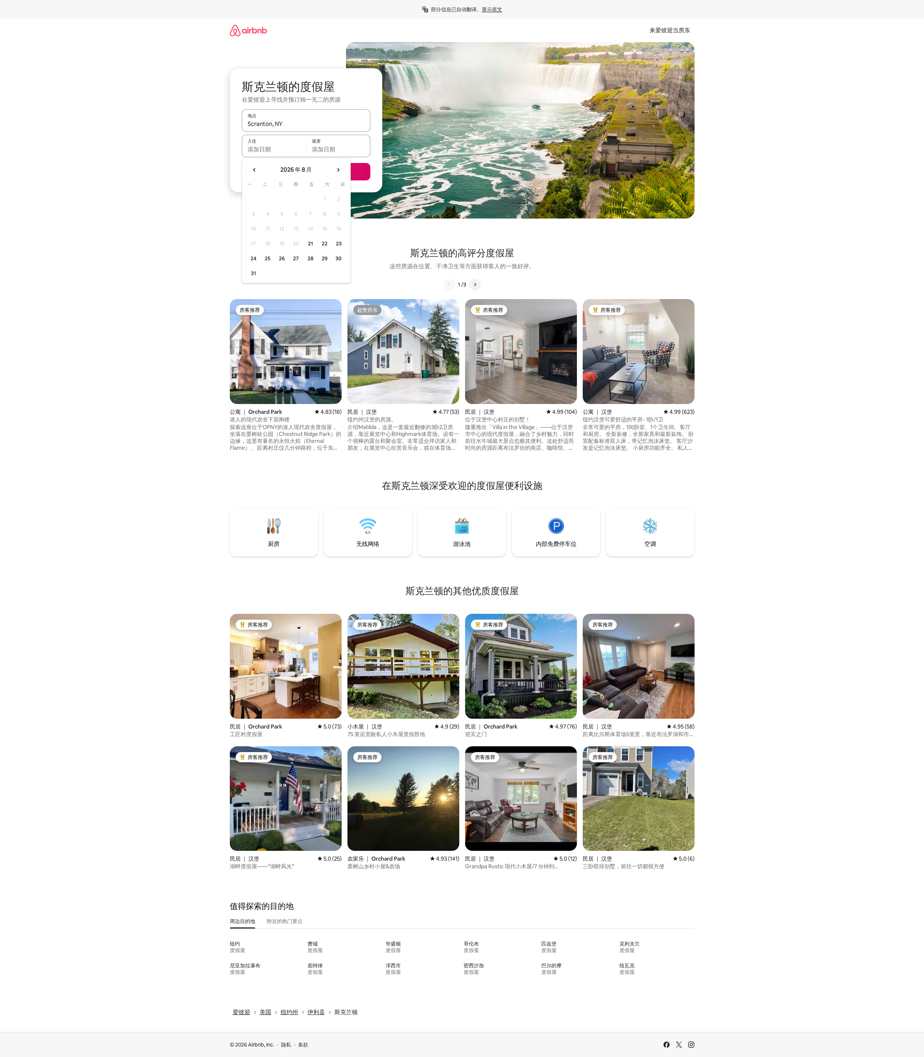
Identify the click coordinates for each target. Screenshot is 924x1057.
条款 (303, 1044)
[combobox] (306, 123)
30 (338, 258)
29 (324, 258)
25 (267, 258)
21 (310, 243)
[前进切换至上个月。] (254, 170)
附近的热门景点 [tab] (284, 921)
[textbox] (274, 149)
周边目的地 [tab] (242, 921)
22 (324, 243)
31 (253, 273)
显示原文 (492, 9)
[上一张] (449, 284)
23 (339, 243)
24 (253, 258)
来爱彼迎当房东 (670, 30)
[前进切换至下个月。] (338, 170)
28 (310, 258)
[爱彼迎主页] (248, 30)
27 (296, 258)
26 (282, 258)
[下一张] (475, 284)
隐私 (286, 1044)
